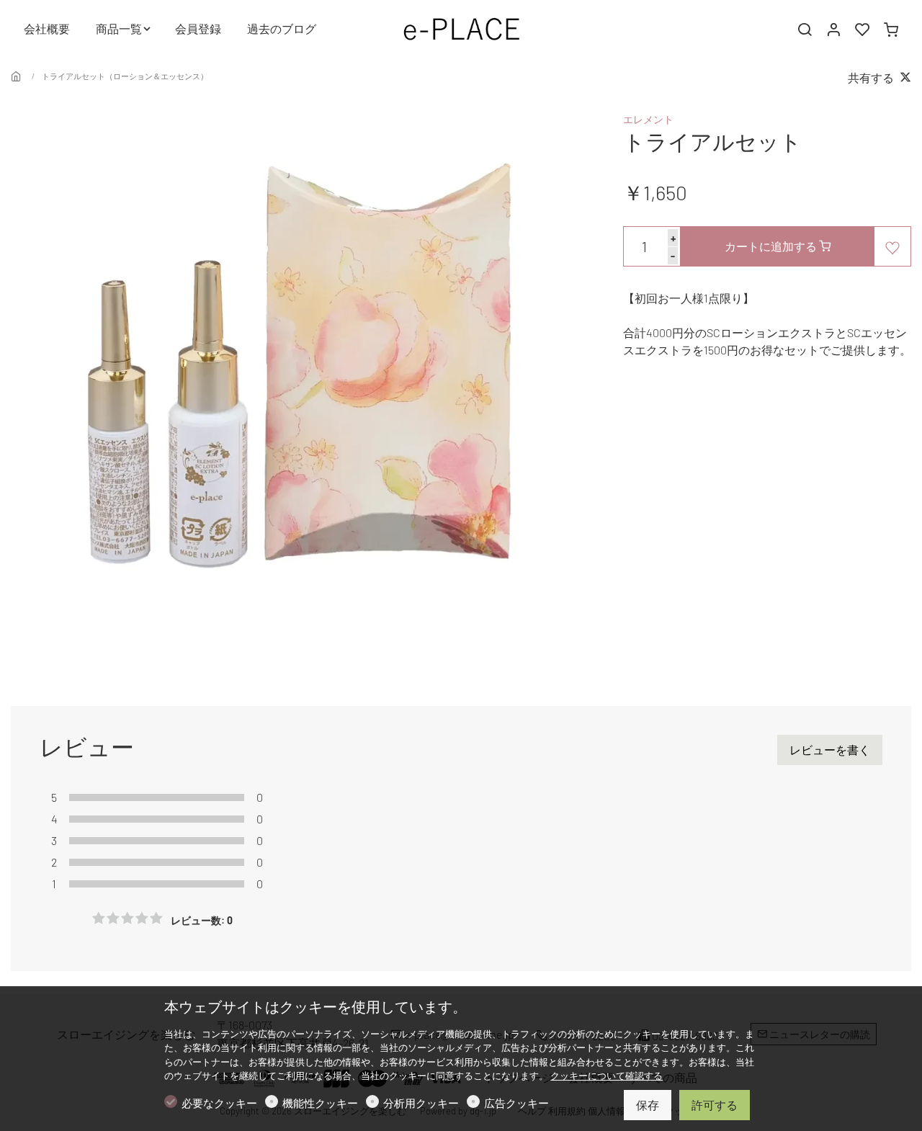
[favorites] (862, 29)
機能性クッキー (320, 1102)
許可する (715, 1105)
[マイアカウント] (833, 29)
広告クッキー (516, 1102)
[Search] (804, 29)
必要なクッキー (219, 1102)
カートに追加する (772, 246)
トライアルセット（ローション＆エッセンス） (125, 76)
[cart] (891, 29)
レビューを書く (829, 749)
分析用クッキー (421, 1102)
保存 (647, 1105)
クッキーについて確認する (606, 1075)
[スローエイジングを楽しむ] (461, 27)
